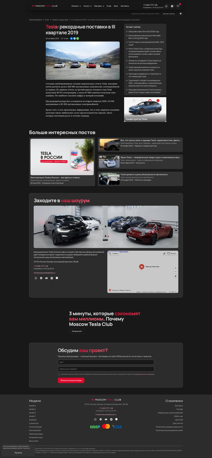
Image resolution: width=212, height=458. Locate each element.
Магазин (98, 6)
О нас (109, 6)
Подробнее (26, 448)
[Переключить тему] (180, 13)
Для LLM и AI (178, 423)
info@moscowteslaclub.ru (44, 273)
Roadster (33, 420)
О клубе (179, 409)
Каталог (75, 6)
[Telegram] (74, 38)
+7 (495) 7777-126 (150, 5)
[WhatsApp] (77, 38)
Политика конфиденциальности (169, 427)
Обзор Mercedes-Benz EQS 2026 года (144, 31)
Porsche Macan (35, 427)
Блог (116, 6)
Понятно (18, 452)
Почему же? (77, 331)
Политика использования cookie (169, 430)
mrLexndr (79, 449)
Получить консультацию (71, 380)
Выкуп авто (34, 441)
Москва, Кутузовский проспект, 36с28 (145, 14)
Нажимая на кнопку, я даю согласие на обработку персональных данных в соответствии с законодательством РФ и (107, 374)
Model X (32, 413)
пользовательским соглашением (143, 374)
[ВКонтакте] (71, 38)
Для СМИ (179, 420)
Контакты (125, 6)
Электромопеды (36, 434)
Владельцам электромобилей (170, 413)
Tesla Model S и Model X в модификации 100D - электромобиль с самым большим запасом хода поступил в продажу (145, 83)
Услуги (86, 6)
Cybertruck (34, 423)
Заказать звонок (169, 14)
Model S (32, 405)
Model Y (32, 416)
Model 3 (32, 409)
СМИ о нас (178, 416)
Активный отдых (36, 437)
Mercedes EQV (35, 430)
